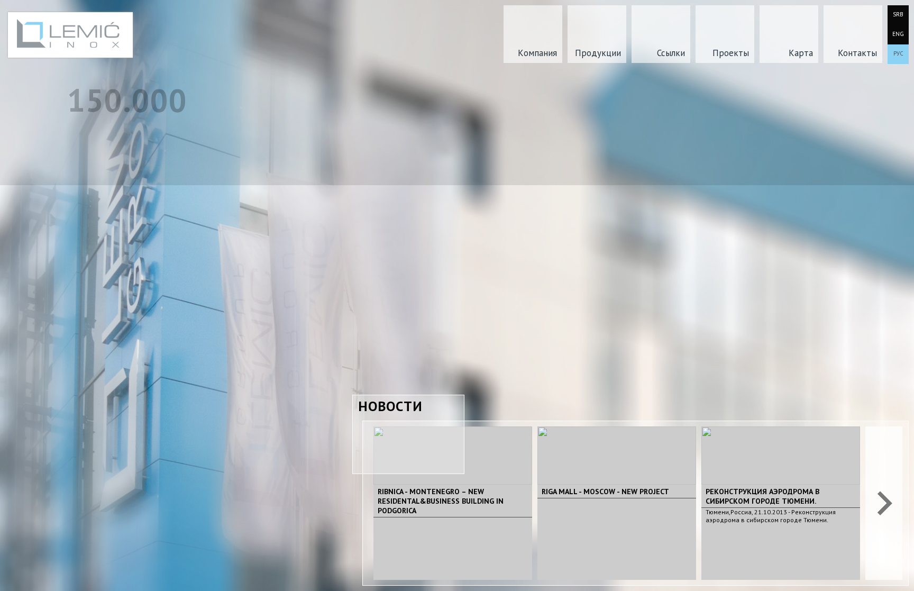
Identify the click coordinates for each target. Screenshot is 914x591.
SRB (898, 14)
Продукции (598, 53)
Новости (390, 406)
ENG (898, 34)
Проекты (730, 53)
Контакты (857, 53)
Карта (801, 53)
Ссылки (671, 53)
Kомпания (537, 53)
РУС (898, 53)
